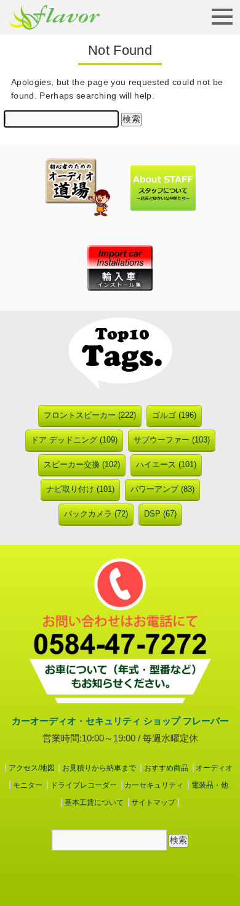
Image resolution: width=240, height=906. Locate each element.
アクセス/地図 (32, 768)
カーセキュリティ (153, 785)
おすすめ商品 (166, 768)
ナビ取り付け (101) (80, 489)
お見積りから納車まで (99, 768)
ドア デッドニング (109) (74, 439)
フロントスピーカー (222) (90, 415)
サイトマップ (153, 802)
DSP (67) (160, 513)
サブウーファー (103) (172, 439)
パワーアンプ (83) (162, 489)
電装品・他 (209, 785)
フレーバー (54, 17)
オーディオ (214, 768)
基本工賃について (94, 802)
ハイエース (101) (166, 464)
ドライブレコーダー (83, 785)
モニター (27, 785)
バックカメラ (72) (96, 513)
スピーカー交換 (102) (82, 464)
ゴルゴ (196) (174, 415)
